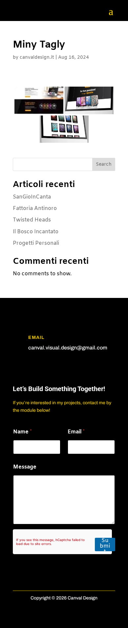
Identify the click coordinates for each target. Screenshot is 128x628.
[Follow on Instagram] (31, 367)
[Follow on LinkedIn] (18, 367)
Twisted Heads (32, 220)
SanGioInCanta (32, 197)
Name (22, 432)
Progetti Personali (36, 243)
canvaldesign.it (37, 57)
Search (104, 164)
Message (24, 467)
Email (76, 432)
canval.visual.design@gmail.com (67, 347)
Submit (105, 544)
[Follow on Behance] (44, 367)
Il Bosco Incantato (35, 231)
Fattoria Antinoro (35, 208)
